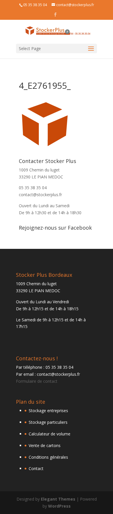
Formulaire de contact (36, 381)
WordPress (59, 506)
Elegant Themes (58, 499)
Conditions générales (48, 457)
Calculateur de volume (49, 434)
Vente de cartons (45, 445)
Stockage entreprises (48, 410)
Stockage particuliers (48, 422)
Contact (36, 468)
